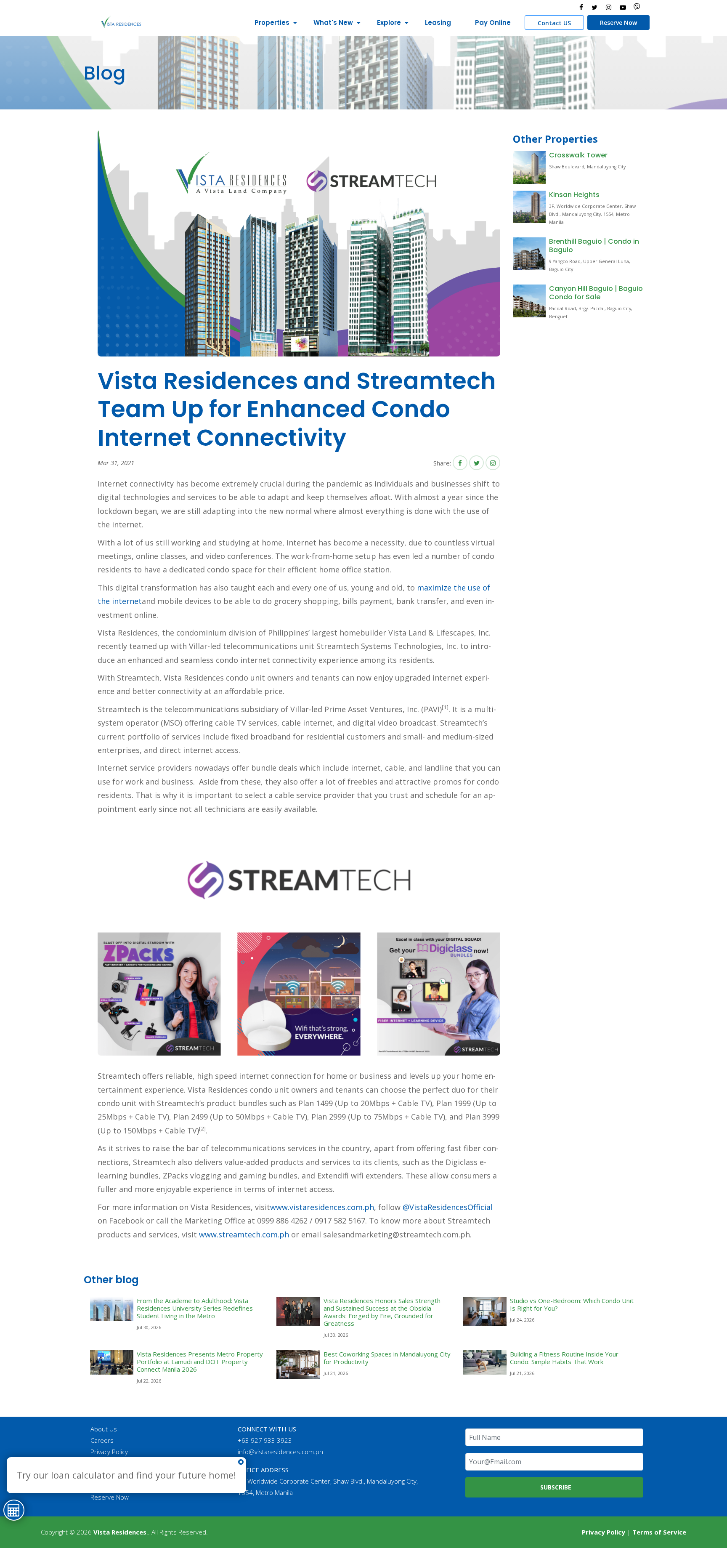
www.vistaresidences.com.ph (322, 1207)
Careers (102, 1440)
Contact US (554, 23)
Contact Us (106, 1463)
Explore (389, 22)
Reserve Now (618, 23)
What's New (333, 22)
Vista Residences (119, 1532)
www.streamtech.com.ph (244, 1234)
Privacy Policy (109, 1451)
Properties (272, 22)
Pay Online (493, 22)
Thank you (104, 1474)
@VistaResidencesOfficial (448, 1207)
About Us (103, 1429)
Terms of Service (659, 1532)
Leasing (438, 22)
